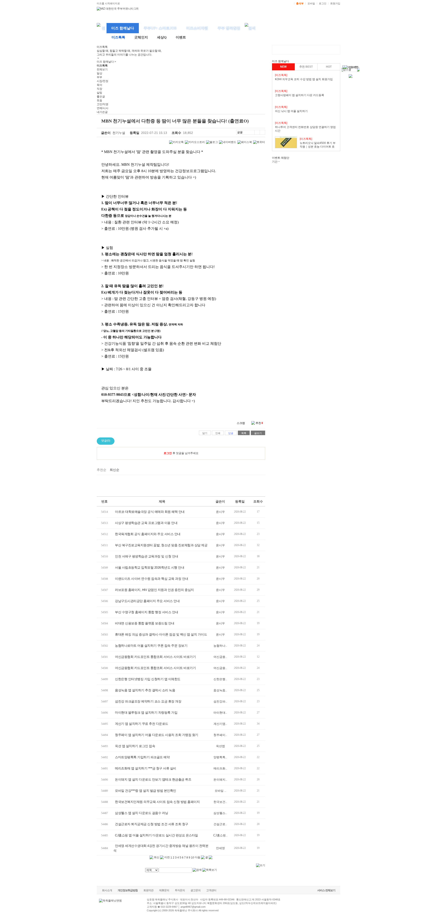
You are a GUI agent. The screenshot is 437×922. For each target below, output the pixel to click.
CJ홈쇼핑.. (220, 835)
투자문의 (180, 890)
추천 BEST (306, 66)
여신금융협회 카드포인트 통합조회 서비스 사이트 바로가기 (155, 657)
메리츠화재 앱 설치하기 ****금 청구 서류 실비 (145, 768)
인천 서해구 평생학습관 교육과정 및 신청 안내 (146, 556)
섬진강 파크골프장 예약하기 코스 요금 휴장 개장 (148, 701)
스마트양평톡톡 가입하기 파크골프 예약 (142, 757)
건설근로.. (220, 824)
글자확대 (257, 132)
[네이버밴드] (227, 142)
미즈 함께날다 (122, 28)
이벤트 (181, 37)
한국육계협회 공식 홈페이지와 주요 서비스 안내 (147, 534)
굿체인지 (141, 37)
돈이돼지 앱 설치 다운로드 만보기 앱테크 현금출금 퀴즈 (153, 779)
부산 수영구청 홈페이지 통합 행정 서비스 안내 (146, 612)
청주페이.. (220, 735)
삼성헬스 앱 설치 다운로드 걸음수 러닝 (141, 813)
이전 (167, 857)
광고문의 (196, 890)
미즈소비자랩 (197, 28)
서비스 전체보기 (326, 890)
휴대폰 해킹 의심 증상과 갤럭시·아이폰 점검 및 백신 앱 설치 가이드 (161, 634)
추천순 (101, 470)
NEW (283, 66)
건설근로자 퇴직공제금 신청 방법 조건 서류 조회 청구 (151, 824)
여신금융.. (220, 657)
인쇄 (217, 433)
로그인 (322, 3)
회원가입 (335, 3)
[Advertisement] (181, 485)
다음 (198, 857)
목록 (243, 433)
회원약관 (148, 890)
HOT (329, 66)
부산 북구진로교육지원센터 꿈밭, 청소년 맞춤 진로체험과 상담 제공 (161, 545)
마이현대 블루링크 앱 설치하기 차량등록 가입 (146, 712)
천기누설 (118, 133)
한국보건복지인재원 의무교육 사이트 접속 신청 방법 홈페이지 (157, 802)
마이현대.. (220, 712)
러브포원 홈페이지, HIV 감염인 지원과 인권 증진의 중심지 (154, 590)
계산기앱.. (220, 723)
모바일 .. (220, 790)
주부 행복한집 (229, 28)
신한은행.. (220, 679)
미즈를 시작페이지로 (108, 3)
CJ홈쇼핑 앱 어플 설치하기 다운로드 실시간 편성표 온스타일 (156, 835)
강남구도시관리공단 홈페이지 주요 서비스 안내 (147, 601)
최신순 (114, 470)
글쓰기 (258, 433)
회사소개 (107, 890)
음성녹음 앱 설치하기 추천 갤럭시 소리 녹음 (145, 690)
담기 (204, 433)
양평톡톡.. (220, 757)
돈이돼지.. (220, 779)
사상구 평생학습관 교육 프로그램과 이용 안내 (146, 523)
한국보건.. (220, 802)
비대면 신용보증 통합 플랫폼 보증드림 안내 (144, 623)
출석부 (300, 3)
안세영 (220, 848)
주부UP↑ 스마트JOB (160, 28)
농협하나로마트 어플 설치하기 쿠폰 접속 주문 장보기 (151, 645)
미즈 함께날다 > (106, 61)
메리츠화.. (220, 768)
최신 (156, 857)
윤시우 (220, 511)
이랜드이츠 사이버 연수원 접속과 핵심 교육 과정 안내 (151, 578)
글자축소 (262, 132)
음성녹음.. (220, 690)
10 (192, 857)
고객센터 (211, 890)
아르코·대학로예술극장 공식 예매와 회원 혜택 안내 (150, 511)
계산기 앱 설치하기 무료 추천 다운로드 (141, 723)
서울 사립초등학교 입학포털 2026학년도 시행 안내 (149, 567)
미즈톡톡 (118, 37)
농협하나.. (220, 645)
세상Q (162, 37)
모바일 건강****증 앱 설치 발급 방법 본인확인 (145, 790)
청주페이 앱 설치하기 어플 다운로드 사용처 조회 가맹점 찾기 (156, 735)
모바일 (311, 3)
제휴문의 (164, 890)
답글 (230, 433)
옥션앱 (220, 746)
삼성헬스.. (220, 813)
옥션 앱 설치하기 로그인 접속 (135, 746)
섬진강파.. (220, 701)
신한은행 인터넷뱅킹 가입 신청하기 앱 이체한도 (147, 679)
